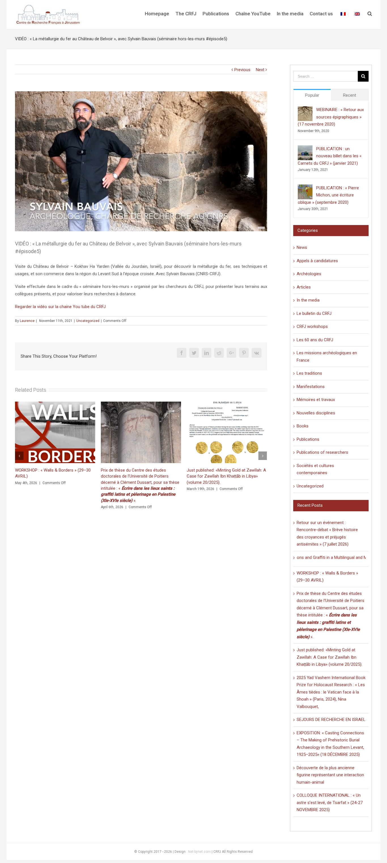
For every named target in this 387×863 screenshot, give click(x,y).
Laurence (27, 321)
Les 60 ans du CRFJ (315, 339)
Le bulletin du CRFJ (314, 313)
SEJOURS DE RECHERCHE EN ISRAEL (331, 719)
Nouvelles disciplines (316, 412)
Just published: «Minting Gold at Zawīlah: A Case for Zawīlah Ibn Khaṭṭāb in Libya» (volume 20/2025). (140, 476)
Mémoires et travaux (316, 399)
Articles (304, 287)
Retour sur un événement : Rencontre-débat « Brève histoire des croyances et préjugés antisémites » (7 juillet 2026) (223, 476)
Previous (242, 69)
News (302, 247)
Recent (349, 95)
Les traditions (309, 373)
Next (260, 69)
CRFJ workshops (312, 326)
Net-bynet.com (199, 852)
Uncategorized (87, 321)
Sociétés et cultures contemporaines (315, 469)
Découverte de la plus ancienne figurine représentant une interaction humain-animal (330, 775)
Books (303, 426)
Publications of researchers (322, 452)
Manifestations (311, 386)
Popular (312, 95)
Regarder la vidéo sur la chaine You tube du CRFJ (60, 306)
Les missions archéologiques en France (327, 356)
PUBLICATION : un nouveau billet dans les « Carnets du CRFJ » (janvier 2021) (330, 156)
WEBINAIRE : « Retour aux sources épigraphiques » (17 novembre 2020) (331, 117)
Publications (308, 439)
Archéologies (309, 273)
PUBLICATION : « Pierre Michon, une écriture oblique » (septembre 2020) (328, 195)
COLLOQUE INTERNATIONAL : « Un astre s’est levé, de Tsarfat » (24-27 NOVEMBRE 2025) (330, 802)
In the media (308, 300)
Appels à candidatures (317, 260)
